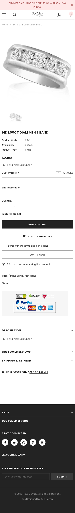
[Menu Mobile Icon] (4, 15)
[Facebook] (5, 442)
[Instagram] (23, 442)
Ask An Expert (38, 371)
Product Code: (10, 140)
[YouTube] (42, 442)
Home (5, 24)
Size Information (11, 187)
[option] (37, 67)
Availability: (8, 145)
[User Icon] (59, 15)
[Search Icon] (14, 15)
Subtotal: (7, 214)
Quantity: (7, 200)
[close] (72, 5)
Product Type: (9, 149)
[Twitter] (14, 442)
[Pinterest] (33, 442)
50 (8, 264)
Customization (10, 172)
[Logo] (37, 14)
